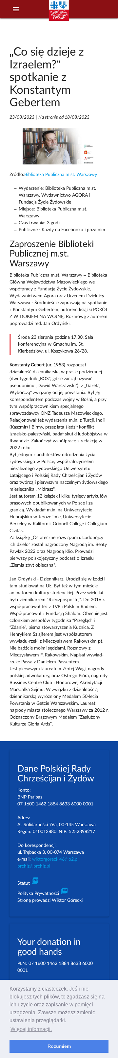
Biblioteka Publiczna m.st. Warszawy (60, 174)
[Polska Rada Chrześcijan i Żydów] (59, 13)
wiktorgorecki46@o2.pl (55, 859)
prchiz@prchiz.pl (33, 866)
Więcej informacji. (31, 1029)
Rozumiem (59, 1046)
